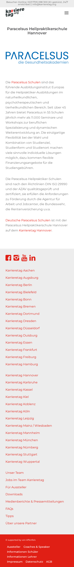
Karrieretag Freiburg (21, 357)
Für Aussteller (16, 487)
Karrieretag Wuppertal (23, 461)
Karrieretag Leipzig (20, 418)
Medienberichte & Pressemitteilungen (35, 501)
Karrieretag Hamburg (22, 364)
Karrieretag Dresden (21, 321)
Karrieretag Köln (18, 411)
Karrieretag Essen (19, 342)
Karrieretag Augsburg (22, 277)
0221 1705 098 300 (38, 2)
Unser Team (15, 473)
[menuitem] (66, 10)
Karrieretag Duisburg (21, 335)
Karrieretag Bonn (18, 299)
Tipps (10, 516)
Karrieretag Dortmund (22, 314)
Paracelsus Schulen (26, 82)
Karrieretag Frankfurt (21, 350)
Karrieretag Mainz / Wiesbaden (29, 425)
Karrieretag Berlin (19, 285)
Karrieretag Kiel (17, 397)
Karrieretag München (22, 440)
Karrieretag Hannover (35, 230)
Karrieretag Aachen (20, 270)
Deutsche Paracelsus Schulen (28, 220)
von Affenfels (28, 540)
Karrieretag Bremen (21, 306)
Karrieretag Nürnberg (22, 447)
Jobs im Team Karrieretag (25, 480)
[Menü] (66, 12)
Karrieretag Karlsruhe (22, 382)
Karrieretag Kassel (19, 389)
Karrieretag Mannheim (23, 433)
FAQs (9, 509)
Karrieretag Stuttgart (21, 454)
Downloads (14, 494)
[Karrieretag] (31, 14)
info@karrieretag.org (44, 4)
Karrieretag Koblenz (20, 404)
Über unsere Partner (21, 523)
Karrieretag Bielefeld (21, 292)
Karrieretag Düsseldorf (22, 328)
